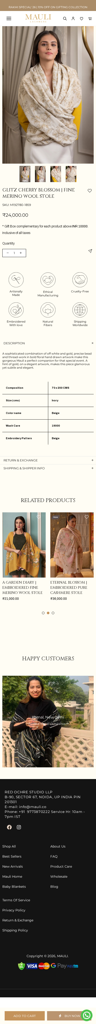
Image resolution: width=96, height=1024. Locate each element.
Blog (54, 887)
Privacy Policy (13, 910)
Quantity (8, 243)
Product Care (61, 867)
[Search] (64, 18)
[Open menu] (9, 18)
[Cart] (90, 18)
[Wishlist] (81, 18)
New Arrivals (12, 867)
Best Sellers (11, 857)
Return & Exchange (17, 920)
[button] (73, 18)
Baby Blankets (14, 887)
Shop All (9, 846)
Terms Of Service (16, 900)
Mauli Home (12, 877)
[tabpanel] (44, 561)
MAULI (62, 956)
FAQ (54, 857)
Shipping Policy (15, 930)
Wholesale (58, 877)
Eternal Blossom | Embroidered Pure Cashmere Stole (40, 587)
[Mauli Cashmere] (38, 18)
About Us (57, 846)
